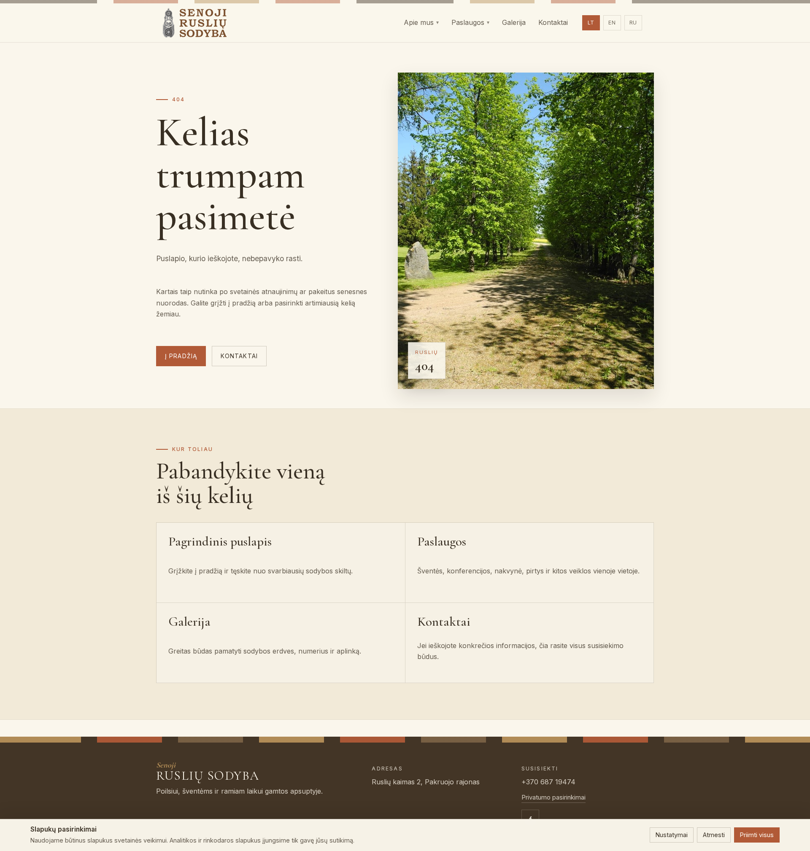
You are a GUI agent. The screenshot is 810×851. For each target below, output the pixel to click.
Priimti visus (757, 834)
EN (612, 22)
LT (591, 22)
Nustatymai (672, 834)
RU (633, 22)
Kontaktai (239, 356)
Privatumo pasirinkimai (553, 797)
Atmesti (714, 834)
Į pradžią (181, 356)
